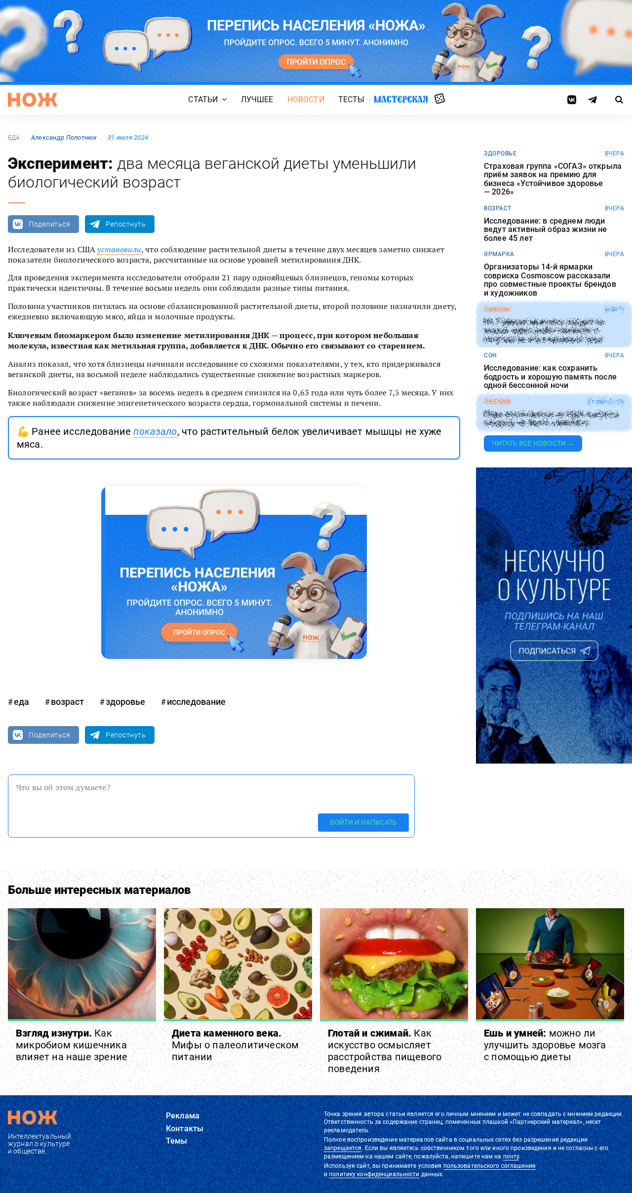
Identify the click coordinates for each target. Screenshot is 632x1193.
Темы (177, 1141)
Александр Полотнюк (64, 137)
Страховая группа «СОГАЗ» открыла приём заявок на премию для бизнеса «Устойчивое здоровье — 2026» (553, 179)
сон (490, 355)
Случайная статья (440, 99)
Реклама (182, 1115)
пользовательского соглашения (489, 1165)
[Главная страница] (32, 99)
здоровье (125, 701)
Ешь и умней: (545, 1045)
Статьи (203, 99)
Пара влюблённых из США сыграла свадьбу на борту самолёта (551, 418)
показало (155, 431)
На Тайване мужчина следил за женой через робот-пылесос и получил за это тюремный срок (544, 330)
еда (14, 137)
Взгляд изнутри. (71, 1045)
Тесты (351, 99)
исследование (196, 701)
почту (511, 1156)
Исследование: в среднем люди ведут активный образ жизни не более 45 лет (545, 230)
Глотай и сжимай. (384, 1051)
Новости (305, 99)
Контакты (184, 1128)
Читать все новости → (533, 443)
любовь (497, 401)
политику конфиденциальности (374, 1174)
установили (119, 249)
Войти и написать (363, 822)
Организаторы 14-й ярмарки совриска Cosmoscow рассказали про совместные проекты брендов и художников (550, 280)
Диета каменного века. (235, 1045)
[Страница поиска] (619, 99)
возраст (67, 701)
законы (497, 309)
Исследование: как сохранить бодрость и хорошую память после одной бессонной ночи (550, 377)
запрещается (342, 1148)
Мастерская (401, 99)
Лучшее (257, 99)
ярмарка (499, 254)
